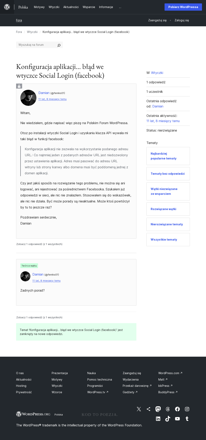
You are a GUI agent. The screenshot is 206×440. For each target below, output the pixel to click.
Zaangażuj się (132, 373)
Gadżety (130, 392)
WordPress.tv (98, 392)
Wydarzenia (131, 379)
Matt (163, 379)
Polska (59, 414)
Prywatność (24, 392)
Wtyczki (32, 32)
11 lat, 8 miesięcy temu (52, 99)
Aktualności (23, 379)
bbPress (165, 385)
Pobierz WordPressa (183, 7)
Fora (19, 20)
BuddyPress (168, 392)
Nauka (91, 373)
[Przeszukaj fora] (59, 45)
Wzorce (57, 392)
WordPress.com (170, 373)
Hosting (21, 385)
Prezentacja (60, 373)
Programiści (95, 385)
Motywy (57, 379)
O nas (20, 373)
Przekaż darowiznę (137, 385)
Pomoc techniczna (99, 379)
